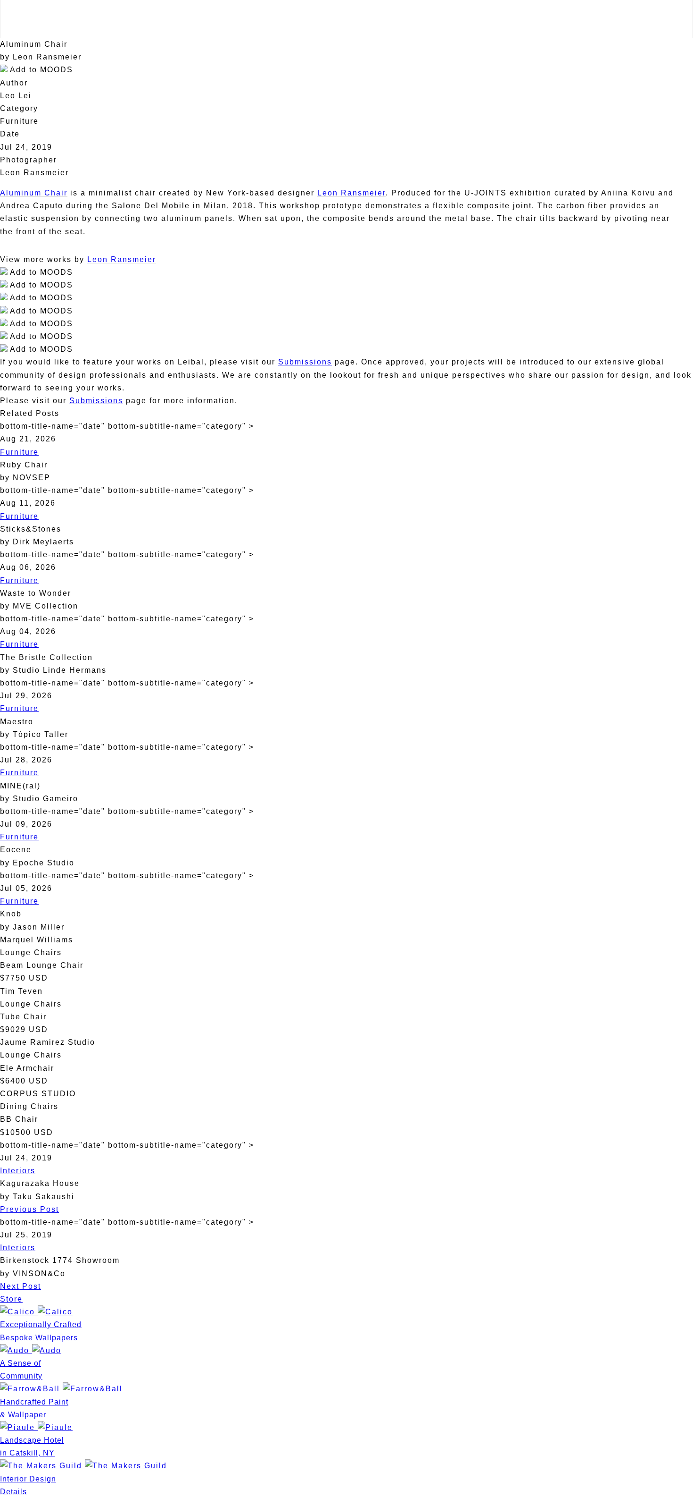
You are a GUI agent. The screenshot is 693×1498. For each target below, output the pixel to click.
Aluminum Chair (33, 193)
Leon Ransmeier (351, 193)
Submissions (305, 362)
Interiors (17, 1171)
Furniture (19, 452)
